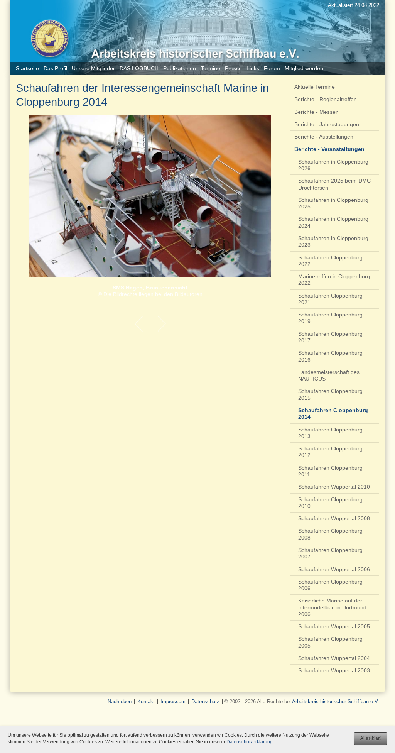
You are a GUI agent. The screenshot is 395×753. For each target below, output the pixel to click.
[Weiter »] (161, 323)
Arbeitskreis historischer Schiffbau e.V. (335, 701)
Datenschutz (205, 701)
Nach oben (120, 701)
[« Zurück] (138, 323)
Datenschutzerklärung (249, 742)
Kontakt (146, 701)
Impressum (173, 701)
